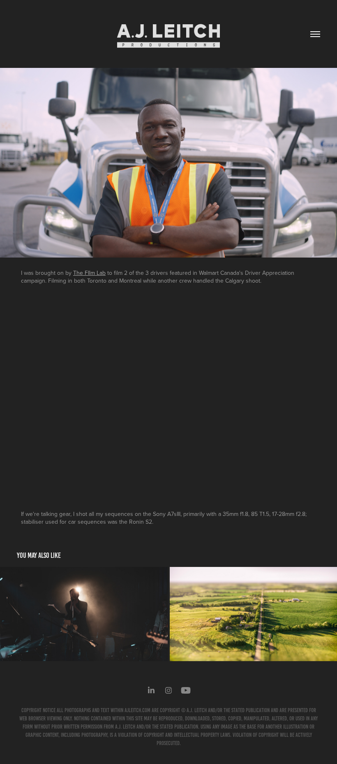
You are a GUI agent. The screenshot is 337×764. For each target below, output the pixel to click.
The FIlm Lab (89, 273)
